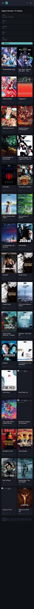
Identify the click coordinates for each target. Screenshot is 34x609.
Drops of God (7, 509)
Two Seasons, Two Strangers (25, 363)
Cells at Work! (7, 99)
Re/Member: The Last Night (24, 481)
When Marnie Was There (9, 216)
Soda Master (23, 451)
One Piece (6, 392)
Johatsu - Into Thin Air (25, 334)
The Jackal (22, 245)
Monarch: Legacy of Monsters (24, 422)
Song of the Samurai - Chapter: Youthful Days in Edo (9, 334)
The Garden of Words (24, 216)
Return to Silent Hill (24, 510)
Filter (7, 43)
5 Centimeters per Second (9, 246)
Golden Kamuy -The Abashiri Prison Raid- (24, 128)
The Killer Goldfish (25, 187)
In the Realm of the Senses (8, 158)
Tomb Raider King (9, 69)
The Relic (6, 187)
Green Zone (23, 275)
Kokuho (5, 363)
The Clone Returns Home (25, 305)
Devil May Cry (23, 392)
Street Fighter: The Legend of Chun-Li (25, 158)
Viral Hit (5, 275)
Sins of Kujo (7, 480)
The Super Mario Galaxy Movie (8, 422)
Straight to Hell (8, 451)
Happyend (22, 99)
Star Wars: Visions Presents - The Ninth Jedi (25, 70)
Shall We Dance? (8, 128)
